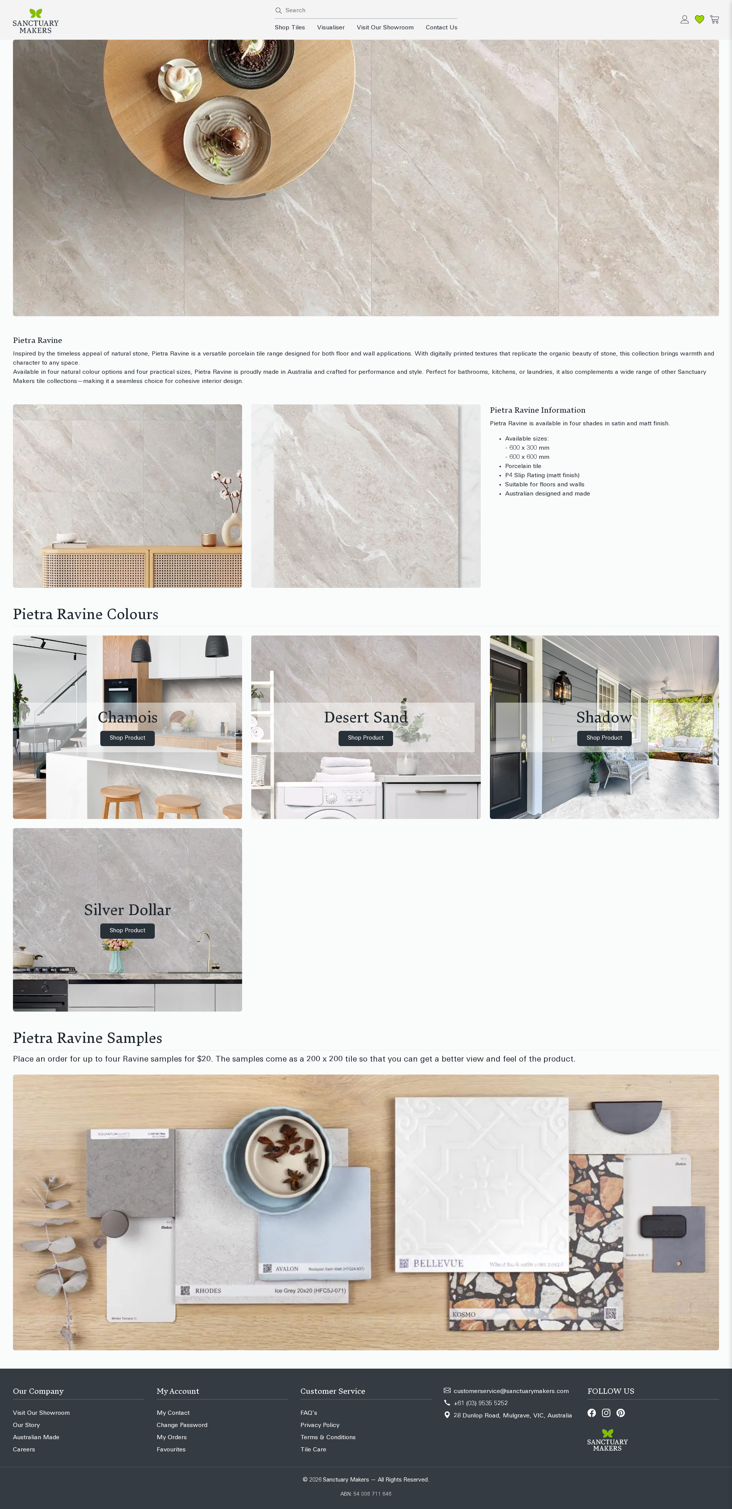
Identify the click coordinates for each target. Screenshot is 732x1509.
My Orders (172, 1438)
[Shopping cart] (714, 19)
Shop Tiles (290, 28)
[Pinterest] (620, 1413)
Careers (24, 1450)
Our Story (26, 1425)
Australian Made (36, 1438)
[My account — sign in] (685, 19)
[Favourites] (699, 19)
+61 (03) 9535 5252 (481, 1404)
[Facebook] (592, 1413)
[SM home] (139, 21)
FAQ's (308, 1413)
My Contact (173, 1413)
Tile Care (313, 1450)
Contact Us (442, 28)
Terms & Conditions (328, 1438)
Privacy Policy (319, 1425)
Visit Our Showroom (385, 28)
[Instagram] (606, 1413)
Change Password (182, 1425)
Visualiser (331, 28)
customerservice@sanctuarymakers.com (511, 1391)
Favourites (171, 1450)
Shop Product (127, 738)
